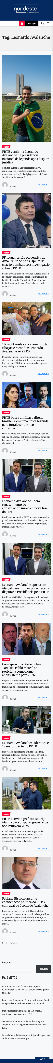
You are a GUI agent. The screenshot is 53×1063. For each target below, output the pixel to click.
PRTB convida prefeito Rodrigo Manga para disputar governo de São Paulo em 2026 (25, 822)
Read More (43, 185)
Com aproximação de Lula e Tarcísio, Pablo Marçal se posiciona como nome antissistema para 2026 (21, 669)
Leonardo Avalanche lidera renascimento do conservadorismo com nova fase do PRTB (25, 506)
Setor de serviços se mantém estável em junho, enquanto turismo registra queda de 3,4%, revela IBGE (24, 1024)
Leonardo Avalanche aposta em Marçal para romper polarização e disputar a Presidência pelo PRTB (25, 588)
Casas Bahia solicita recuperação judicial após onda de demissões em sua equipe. (26, 1037)
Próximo (14, 943)
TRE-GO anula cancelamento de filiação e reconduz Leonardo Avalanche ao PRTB (24, 347)
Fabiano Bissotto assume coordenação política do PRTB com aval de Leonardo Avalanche (25, 902)
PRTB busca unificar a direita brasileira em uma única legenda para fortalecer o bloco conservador (25, 423)
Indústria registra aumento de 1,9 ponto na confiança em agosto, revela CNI (22, 1012)
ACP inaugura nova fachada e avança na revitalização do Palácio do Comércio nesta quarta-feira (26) (26, 989)
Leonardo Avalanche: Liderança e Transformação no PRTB (25, 744)
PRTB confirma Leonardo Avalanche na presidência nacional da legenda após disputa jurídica (25, 157)
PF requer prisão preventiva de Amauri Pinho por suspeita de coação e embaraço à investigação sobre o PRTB (26, 263)
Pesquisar (7, 962)
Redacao (13, 186)
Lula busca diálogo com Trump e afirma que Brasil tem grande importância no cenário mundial (25, 1002)
